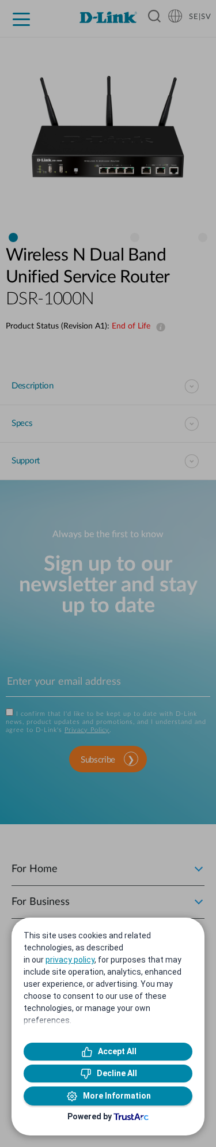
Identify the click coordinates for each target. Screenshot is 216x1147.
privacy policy (70, 959)
